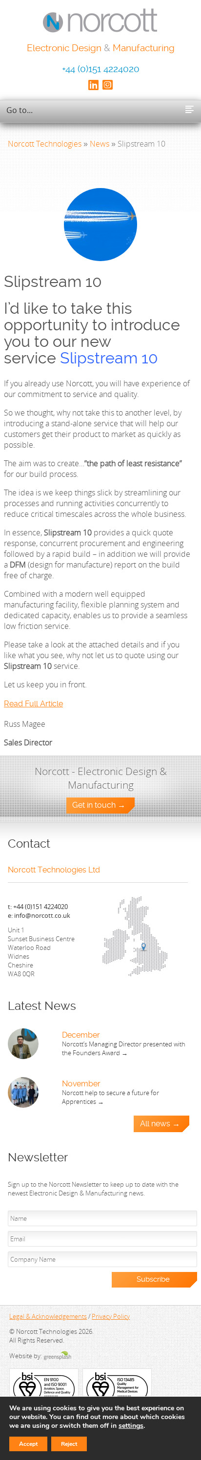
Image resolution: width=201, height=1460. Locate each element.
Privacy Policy (111, 1316)
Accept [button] (28, 1444)
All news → (160, 1124)
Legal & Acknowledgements (48, 1316)
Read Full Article (33, 704)
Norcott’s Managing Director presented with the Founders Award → (123, 1048)
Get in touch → (98, 805)
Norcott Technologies (44, 143)
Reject (69, 1444)
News (99, 143)
